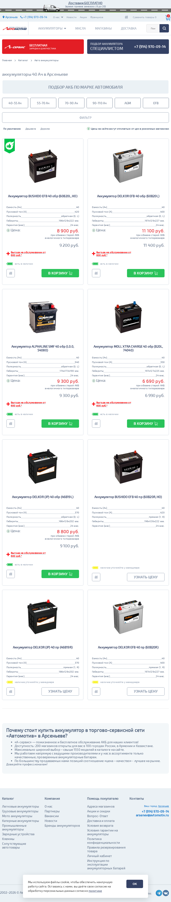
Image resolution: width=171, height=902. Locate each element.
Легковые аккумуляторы (20, 806)
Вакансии (52, 816)
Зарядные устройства (18, 834)
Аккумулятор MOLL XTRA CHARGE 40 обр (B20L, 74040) (128, 348)
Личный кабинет (99, 856)
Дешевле (30, 128)
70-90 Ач (71, 103)
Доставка (128, 28)
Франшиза (96, 17)
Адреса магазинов (100, 806)
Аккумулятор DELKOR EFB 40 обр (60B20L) (128, 196)
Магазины (103, 28)
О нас (56, 17)
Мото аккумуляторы (17, 816)
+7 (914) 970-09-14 (155, 811)
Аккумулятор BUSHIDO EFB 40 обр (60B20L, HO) (42, 196)
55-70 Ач (43, 103)
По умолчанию (12, 128)
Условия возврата (100, 825)
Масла (80, 28)
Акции (83, 17)
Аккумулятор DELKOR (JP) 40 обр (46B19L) (42, 497)
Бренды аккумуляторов (62, 825)
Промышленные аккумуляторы (14, 827)
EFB (155, 103)
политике (95, 890)
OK (135, 884)
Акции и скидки (98, 811)
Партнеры (52, 811)
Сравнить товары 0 (144, 17)
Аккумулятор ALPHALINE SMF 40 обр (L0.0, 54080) (42, 348)
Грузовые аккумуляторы (20, 811)
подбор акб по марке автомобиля (85, 86)
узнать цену (146, 577)
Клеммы (8, 839)
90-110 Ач (100, 103)
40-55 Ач (15, 103)
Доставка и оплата (101, 821)
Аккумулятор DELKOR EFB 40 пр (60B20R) (128, 647)
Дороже (45, 128)
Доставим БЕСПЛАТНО (85, 3)
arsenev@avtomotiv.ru (152, 815)
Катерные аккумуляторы (20, 821)
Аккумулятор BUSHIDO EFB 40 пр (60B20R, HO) (128, 497)
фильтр (85, 117)
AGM (127, 103)
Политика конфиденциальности (103, 840)
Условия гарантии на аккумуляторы (102, 832)
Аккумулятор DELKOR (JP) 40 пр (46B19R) (43, 647)
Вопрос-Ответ (97, 816)
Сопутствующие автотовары (14, 845)
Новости (72, 17)
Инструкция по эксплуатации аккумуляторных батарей (106, 864)
